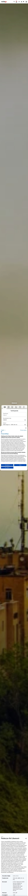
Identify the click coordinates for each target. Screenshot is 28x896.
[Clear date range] (25, 425)
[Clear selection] (25, 420)
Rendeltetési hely (7, 418)
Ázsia (2, 836)
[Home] (4, 1)
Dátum (4, 423)
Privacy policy (23, 430)
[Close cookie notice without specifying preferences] (25, 428)
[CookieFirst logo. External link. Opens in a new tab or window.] (1, 431)
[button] (3, 430)
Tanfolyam (5, 413)
